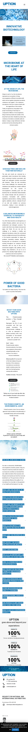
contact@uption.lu (11, 686)
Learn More (13, 52)
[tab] (14, 459)
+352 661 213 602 (11, 683)
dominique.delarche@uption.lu (15, 704)
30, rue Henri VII (11, 679)
